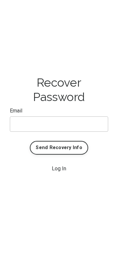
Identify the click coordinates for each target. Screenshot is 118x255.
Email (16, 111)
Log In (59, 168)
